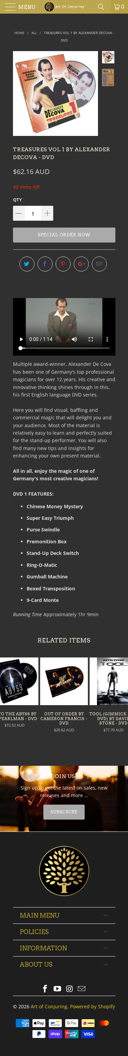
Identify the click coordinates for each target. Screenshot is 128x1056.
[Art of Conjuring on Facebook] (45, 989)
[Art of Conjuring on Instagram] (70, 989)
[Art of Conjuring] (64, 7)
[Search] (103, 7)
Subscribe (64, 811)
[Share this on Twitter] (26, 264)
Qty (17, 200)
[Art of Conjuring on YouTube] (58, 989)
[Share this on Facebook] (45, 264)
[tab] (64, 812)
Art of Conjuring (49, 1006)
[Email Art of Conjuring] (82, 989)
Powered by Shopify (92, 1006)
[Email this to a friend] (99, 264)
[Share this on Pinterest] (63, 264)
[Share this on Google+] (81, 264)
